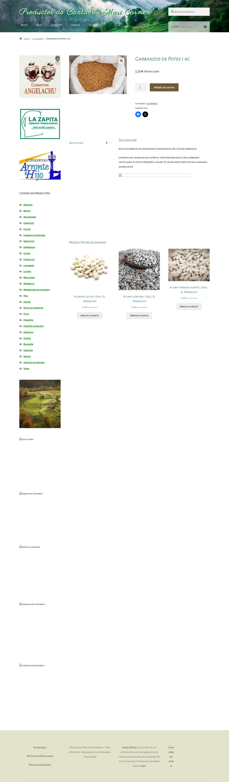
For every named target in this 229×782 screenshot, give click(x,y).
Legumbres (37, 38)
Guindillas (29, 259)
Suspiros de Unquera (34, 362)
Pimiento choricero (33, 326)
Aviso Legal (40, 747)
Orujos (27, 302)
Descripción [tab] (76, 142)
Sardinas (28, 350)
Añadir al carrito (164, 87)
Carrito (75, 24)
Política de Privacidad (40, 756)
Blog (39, 24)
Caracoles (28, 223)
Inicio (24, 24)
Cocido (27, 229)
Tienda (93, 24)
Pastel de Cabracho (33, 308)
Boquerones (29, 217)
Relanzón (28, 344)
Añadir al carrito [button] (90, 315)
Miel (25, 296)
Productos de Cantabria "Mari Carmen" (86, 12)
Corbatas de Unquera (34, 235)
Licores (27, 271)
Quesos (27, 338)
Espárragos (29, 247)
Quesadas (28, 332)
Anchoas (28, 205)
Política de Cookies (40, 764)
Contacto (56, 24)
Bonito (27, 211)
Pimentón (28, 320)
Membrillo (29, 283)
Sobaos (27, 356)
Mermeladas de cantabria (36, 290)
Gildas (26, 253)
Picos (26, 314)
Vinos (26, 368)
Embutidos (28, 241)
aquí (143, 765)
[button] (121, 61)
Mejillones (29, 277)
